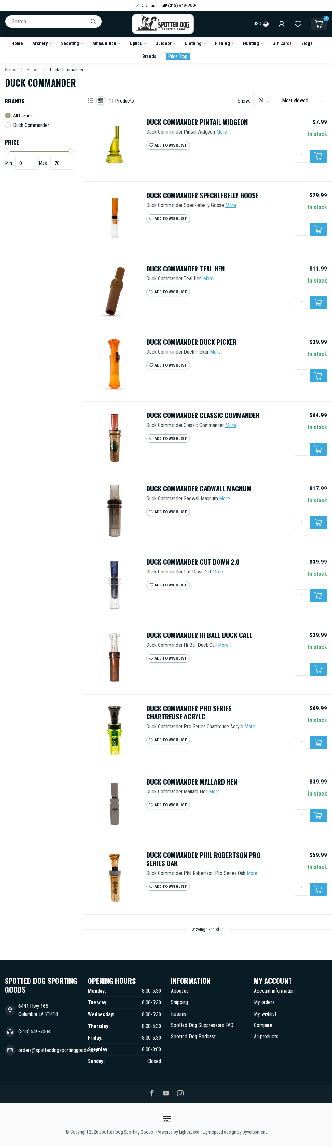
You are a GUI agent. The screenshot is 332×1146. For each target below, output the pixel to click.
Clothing (193, 43)
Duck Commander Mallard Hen (191, 782)
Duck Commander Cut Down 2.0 (193, 562)
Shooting (70, 43)
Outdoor (163, 43)
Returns (178, 1014)
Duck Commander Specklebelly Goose (202, 195)
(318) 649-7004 (34, 1032)
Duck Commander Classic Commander (203, 415)
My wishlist (265, 1014)
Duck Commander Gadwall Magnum (198, 489)
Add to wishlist (170, 145)
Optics (136, 43)
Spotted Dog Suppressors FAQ (202, 1025)
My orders (264, 1002)
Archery (40, 43)
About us (180, 991)
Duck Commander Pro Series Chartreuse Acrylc (189, 713)
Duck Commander (66, 70)
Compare (263, 1025)
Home (17, 43)
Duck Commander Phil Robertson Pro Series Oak (203, 859)
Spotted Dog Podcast (193, 1036)
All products (266, 1036)
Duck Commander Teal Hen (185, 269)
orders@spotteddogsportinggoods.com (58, 1050)
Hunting (251, 43)
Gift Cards (282, 43)
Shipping (179, 1002)
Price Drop (177, 56)
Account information (274, 991)
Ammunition (104, 43)
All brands (23, 116)
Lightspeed (189, 1132)
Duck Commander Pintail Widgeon (197, 122)
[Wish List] (298, 24)
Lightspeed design (219, 1132)
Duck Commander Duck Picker (191, 342)
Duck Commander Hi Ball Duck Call (199, 635)
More (221, 132)
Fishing (222, 43)
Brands (149, 56)
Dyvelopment (255, 1132)
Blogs (307, 43)
